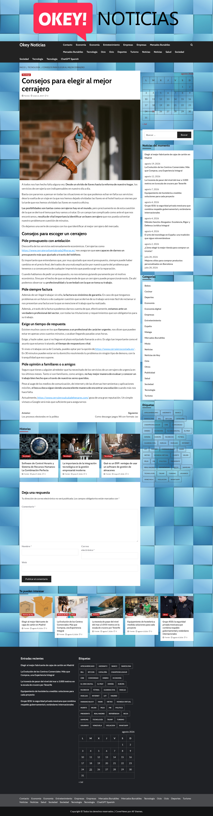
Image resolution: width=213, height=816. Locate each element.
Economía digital (153, 308)
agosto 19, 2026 (37, 628)
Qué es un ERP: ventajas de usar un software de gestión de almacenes (120, 467)
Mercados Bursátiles (160, 44)
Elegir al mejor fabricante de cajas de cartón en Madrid (167, 156)
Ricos (176, 467)
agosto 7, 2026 (108, 631)
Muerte (176, 455)
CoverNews (121, 811)
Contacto (67, 44)
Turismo (134, 52)
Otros (147, 366)
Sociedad (179, 52)
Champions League (152, 425)
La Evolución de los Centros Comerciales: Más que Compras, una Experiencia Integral (167, 169)
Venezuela (148, 479)
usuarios (184, 473)
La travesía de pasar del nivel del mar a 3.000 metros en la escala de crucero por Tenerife (166, 182)
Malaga (148, 332)
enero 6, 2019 (38, 96)
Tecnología (92, 52)
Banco (178, 412)
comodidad (177, 425)
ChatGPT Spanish (70, 59)
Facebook (169, 437)
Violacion (162, 479)
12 (160, 98)
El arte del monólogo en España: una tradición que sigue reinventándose (167, 236)
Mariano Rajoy (168, 449)
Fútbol (181, 437)
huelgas (174, 443)
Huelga (163, 443)
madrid (154, 449)
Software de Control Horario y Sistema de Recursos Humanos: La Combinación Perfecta (38, 467)
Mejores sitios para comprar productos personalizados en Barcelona (164, 262)
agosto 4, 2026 (143, 631)
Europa (158, 437)
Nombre (27, 546)
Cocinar (148, 291)
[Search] (191, 44)
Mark (181, 449)
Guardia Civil (150, 443)
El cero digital (173, 431)
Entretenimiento (111, 44)
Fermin (27, 96)
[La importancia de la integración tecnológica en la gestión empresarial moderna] (79, 447)
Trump (161, 473)
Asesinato (166, 412)
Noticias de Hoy (152, 355)
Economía (81, 44)
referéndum (164, 467)
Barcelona (149, 418)
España (148, 326)
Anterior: (40, 415)
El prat (187, 431)
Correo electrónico (87, 548)
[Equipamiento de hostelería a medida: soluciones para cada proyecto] (141, 607)
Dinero (147, 431)
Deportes (122, 52)
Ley (145, 449)
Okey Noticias (32, 44)
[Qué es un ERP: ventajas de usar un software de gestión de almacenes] (120, 447)
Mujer (185, 455)
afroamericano (151, 412)
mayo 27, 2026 (119, 474)
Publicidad (150, 372)
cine (166, 425)
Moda (147, 343)
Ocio (103, 52)
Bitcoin (168, 418)
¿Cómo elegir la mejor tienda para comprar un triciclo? (167, 249)
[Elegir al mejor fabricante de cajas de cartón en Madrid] (36, 607)
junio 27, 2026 (78, 474)
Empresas (128, 44)
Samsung (186, 467)
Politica (162, 461)
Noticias (146, 52)
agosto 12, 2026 (72, 634)
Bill (159, 418)
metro (147, 455)
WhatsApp (175, 479)
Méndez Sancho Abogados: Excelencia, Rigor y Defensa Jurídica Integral (167, 224)
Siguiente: (116, 415)
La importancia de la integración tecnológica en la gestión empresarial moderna (80, 467)
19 (160, 105)
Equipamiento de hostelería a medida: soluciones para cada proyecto (163, 194)
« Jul (144, 123)
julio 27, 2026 (36, 474)
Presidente (175, 461)
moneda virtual (161, 455)
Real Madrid (149, 467)
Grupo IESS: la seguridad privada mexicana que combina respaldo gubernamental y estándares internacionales (168, 209)
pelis (146, 461)
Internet (186, 443)
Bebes (148, 285)
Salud (168, 52)
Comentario (28, 506)
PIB (154, 461)
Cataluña (180, 418)
